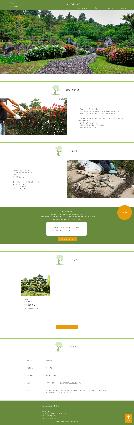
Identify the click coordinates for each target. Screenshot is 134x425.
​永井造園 (14, 6)
